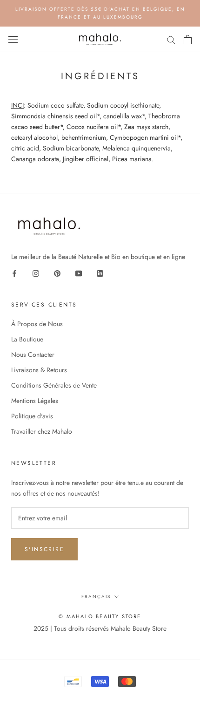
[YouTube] (78, 272)
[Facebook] (14, 272)
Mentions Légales (34, 400)
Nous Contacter (32, 354)
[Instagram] (36, 272)
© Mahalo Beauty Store (100, 616)
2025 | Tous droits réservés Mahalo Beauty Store (100, 628)
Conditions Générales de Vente (54, 385)
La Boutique (27, 339)
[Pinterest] (57, 272)
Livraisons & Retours (39, 370)
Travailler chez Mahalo (41, 431)
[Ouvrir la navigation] (13, 39)
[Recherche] (171, 39)
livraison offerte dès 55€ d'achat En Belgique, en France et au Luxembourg (100, 13)
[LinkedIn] (100, 272)
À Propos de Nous (37, 323)
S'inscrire (44, 549)
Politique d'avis (32, 416)
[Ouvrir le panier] (188, 39)
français (96, 596)
